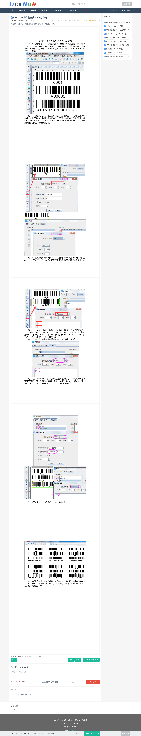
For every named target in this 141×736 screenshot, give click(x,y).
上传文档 (114, 10)
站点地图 (76, 723)
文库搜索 (127, 4)
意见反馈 (70, 720)
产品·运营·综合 (71, 10)
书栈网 (13, 709)
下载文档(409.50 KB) (93, 733)
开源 (84, 10)
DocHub (72, 730)
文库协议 (63, 720)
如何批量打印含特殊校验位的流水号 (118, 45)
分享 (78, 659)
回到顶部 (126, 733)
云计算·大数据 (56, 10)
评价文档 (51, 733)
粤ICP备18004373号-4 (70, 727)
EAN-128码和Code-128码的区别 (117, 37)
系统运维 (33, 10)
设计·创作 (44, 10)
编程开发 (22, 10)
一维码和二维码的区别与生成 (116, 53)
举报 (14, 659)
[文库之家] (22, 4)
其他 (25, 20)
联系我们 (84, 720)
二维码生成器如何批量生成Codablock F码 (120, 30)
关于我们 (56, 720)
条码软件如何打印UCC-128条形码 (117, 34)
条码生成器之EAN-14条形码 (115, 49)
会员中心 (126, 10)
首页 (12, 10)
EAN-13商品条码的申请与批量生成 (118, 22)
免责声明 (77, 720)
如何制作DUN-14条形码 (114, 26)
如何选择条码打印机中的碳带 (116, 41)
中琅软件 (19, 656)
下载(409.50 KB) (92, 659)
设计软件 (20, 20)
